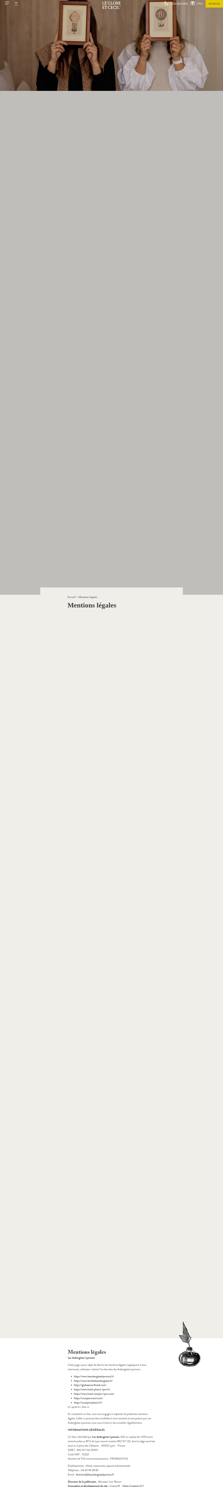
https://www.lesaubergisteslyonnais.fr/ (94, 1376)
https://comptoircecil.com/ (88, 1398)
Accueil (72, 597)
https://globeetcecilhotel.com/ (90, 1385)
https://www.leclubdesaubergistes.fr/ (93, 1381)
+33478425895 (179, 4)
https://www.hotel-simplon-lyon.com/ (94, 1394)
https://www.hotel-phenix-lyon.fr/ (92, 1389)
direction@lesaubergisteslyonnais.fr (95, 1475)
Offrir (200, 4)
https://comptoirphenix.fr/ (88, 1403)
